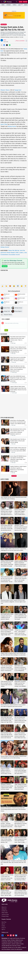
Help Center (5, 912)
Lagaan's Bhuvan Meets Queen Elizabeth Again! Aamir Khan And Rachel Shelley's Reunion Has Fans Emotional (18, 389)
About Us (4, 907)
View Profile (6, 41)
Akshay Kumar (12, 126)
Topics (14, 4)
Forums (9, 4)
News (3, 4)
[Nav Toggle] (1, 1)
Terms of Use (5, 914)
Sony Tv (4, 927)
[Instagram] (11, 935)
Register (25, 1)
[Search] (16, 1)
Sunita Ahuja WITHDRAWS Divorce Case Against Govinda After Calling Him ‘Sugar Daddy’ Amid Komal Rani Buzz (18, 458)
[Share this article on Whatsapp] (10, 45)
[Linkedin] (16, 935)
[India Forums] (7, 2)
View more (14, 475)
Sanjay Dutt (17, 90)
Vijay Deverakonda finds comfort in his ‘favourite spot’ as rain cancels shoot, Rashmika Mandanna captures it (18, 431)
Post (6, 330)
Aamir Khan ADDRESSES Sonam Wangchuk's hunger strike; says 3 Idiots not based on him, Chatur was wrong (18, 379)
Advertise (4, 909)
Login (20, 1)
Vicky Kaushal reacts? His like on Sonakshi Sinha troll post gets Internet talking (18, 441)
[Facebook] (3, 935)
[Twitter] (5, 935)
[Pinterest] (13, 935)
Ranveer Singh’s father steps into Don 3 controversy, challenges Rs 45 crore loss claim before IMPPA (18, 449)
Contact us (4, 910)
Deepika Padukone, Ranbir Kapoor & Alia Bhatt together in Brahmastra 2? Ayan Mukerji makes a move (18, 469)
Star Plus (4, 922)
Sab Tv (3, 929)
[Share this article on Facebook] (4, 45)
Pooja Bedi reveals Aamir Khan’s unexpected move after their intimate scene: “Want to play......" (17, 339)
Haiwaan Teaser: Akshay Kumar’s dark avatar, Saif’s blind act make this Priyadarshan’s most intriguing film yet (18, 349)
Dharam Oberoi (5, 90)
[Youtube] (8, 935)
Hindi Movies (3, 24)
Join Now (5, 266)
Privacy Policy (5, 916)
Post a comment (20, 40)
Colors (3, 926)
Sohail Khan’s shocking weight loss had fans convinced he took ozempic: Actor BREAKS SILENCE (18, 422)
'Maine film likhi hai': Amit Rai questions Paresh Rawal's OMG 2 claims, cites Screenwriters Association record (14, 252)
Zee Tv (3, 924)
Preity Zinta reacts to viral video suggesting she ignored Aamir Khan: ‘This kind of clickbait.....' (18, 359)
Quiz (19, 4)
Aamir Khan (4, 124)
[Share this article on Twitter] (7, 45)
